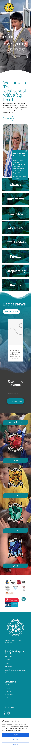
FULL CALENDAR (15, 401)
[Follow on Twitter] (4, 713)
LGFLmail (7, 684)
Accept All (15, 735)
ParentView (8, 691)
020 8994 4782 (9, 667)
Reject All (15, 744)
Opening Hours (9, 694)
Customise (16, 739)
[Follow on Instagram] (8, 713)
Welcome (8, 119)
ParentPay (8, 688)
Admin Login (8, 698)
